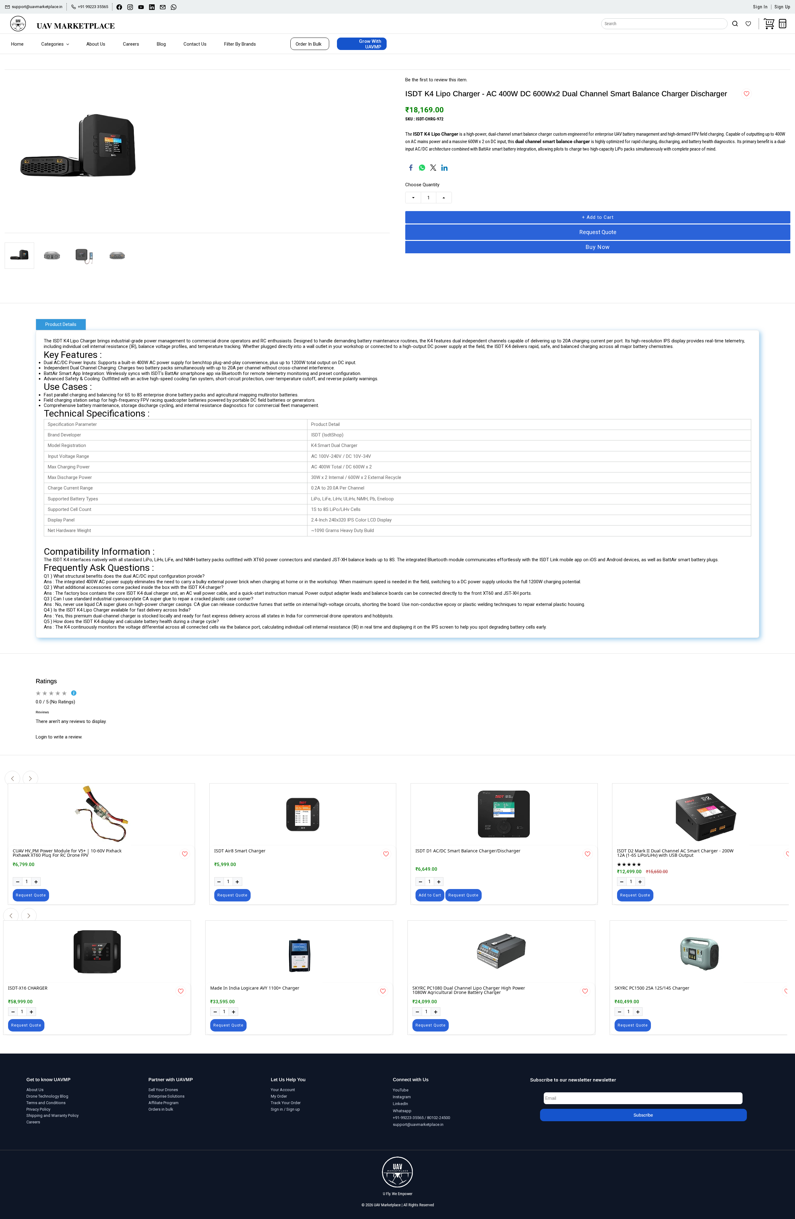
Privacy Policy (38, 1109)
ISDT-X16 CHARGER (28, 988)
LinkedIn (400, 1103)
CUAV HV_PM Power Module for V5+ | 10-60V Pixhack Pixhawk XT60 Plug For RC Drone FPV (67, 853)
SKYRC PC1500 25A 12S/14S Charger (652, 988)
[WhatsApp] (422, 167)
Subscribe (643, 1115)
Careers (33, 1122)
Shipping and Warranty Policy (52, 1115)
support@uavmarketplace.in (418, 1124)
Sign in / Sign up (285, 1109)
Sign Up (782, 7)
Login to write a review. (59, 737)
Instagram (402, 1097)
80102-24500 (438, 1117)
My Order (279, 1096)
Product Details (60, 324)
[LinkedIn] (444, 167)
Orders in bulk (160, 1109)
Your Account (283, 1089)
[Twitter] (433, 167)
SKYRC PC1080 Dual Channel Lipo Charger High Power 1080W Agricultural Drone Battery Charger (468, 990)
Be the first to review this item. (436, 80)
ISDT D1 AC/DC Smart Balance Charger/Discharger (468, 851)
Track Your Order (286, 1102)
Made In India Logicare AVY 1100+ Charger (254, 988)
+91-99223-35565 (408, 1117)
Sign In (760, 7)
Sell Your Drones (163, 1089)
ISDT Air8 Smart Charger (240, 851)
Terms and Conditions (46, 1102)
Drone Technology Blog (47, 1096)
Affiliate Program (163, 1102)
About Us (34, 1089)
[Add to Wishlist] (746, 93)
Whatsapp (402, 1110)
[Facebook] (411, 167)
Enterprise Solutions (166, 1096)
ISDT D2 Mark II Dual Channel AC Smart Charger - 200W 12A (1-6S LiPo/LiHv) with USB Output (675, 853)
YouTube (400, 1090)
